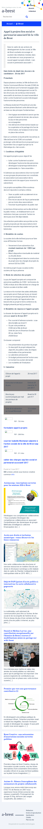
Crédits (28, 817)
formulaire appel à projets (15, 428)
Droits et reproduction (33, 813)
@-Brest (19, 24)
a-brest (8, 10)
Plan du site (30, 820)
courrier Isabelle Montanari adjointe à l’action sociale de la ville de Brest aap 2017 (21, 444)
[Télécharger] (9, 421)
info (12, 475)
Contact (31, 5)
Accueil (10, 24)
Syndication (30, 815)
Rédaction (29, 810)
